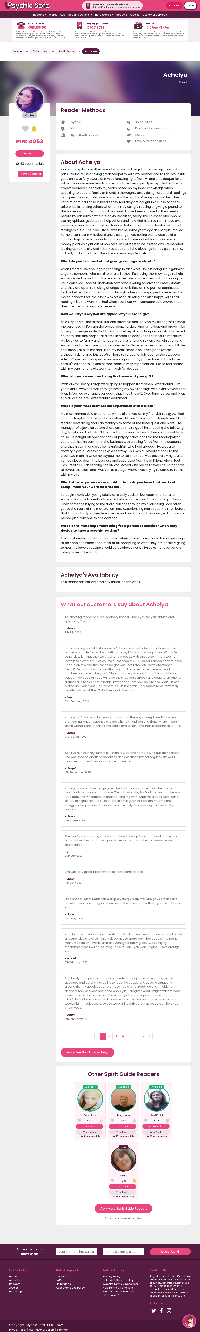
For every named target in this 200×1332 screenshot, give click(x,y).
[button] (189, 1321)
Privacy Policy (111, 1276)
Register (174, 5)
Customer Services (155, 14)
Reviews (121, 14)
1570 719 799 (95, 27)
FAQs (59, 1280)
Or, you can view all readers (123, 1218)
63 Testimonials (32, 163)
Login (190, 5)
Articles (134, 14)
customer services (178, 1289)
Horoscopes (17, 1291)
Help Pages (63, 1283)
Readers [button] (38, 14)
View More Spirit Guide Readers (123, 1208)
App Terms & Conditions (118, 1287)
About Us (15, 1280)
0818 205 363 (37, 27)
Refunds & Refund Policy (118, 1280)
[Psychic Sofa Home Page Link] (29, 5)
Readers (14, 1283)
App (62, 14)
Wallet (53, 14)
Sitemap (62, 1329)
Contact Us (63, 1276)
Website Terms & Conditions (121, 1283)
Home (17, 51)
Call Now (28, 153)
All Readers (40, 51)
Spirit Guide (66, 51)
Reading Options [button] (79, 14)
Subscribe (168, 1251)
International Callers (41, 1329)
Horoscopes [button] (103, 14)
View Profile (89, 1132)
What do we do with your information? (118, 1293)
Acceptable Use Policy (70, 1287)
